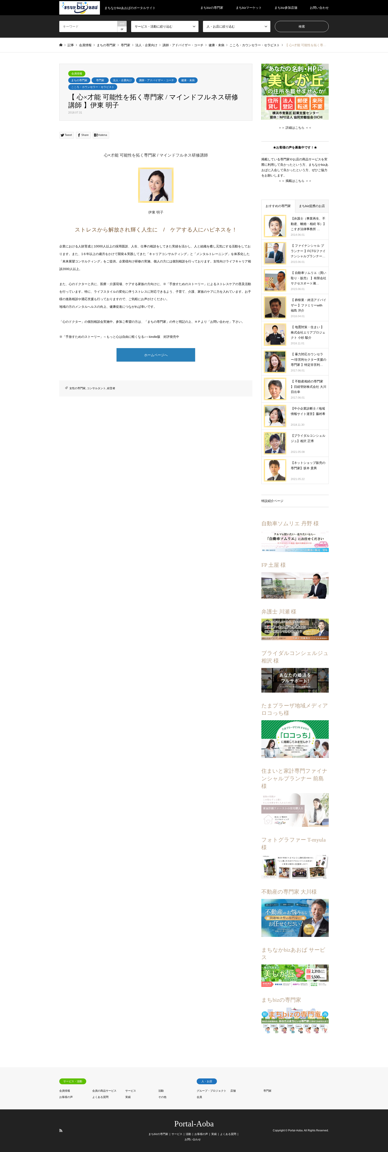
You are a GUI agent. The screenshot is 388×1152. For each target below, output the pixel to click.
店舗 (233, 1090)
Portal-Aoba (194, 1123)
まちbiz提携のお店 (312, 206)
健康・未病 (188, 80)
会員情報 (76, 73)
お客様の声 (66, 1097)
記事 (71, 45)
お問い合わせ (319, 7)
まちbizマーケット (249, 7)
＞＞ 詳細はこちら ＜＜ (295, 127)
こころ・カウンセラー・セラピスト (92, 87)
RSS (60, 1130)
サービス (130, 1090)
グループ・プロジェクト (211, 1090)
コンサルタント (96, 388)
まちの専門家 (79, 80)
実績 (128, 1097)
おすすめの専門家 (278, 206)
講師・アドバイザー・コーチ (156, 80)
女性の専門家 (77, 388)
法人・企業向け (122, 80)
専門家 (100, 80)
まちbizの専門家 (211, 7)
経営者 (111, 388)
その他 (162, 1097)
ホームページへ (156, 355)
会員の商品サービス (104, 1090)
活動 (161, 1090)
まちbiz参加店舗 (285, 7)
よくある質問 (100, 1097)
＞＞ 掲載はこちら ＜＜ (295, 181)
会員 (199, 1097)
